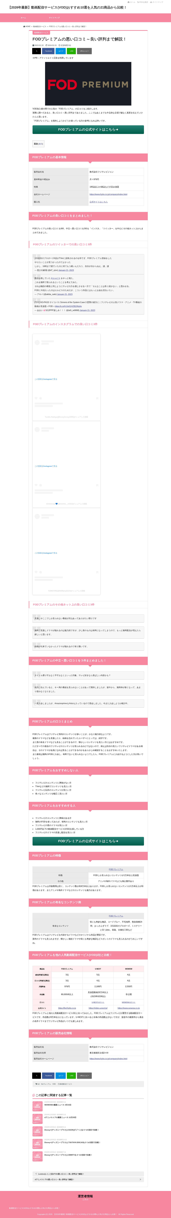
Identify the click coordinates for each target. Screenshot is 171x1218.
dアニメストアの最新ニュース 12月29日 (60, 1117)
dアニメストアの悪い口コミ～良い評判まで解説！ (54, 1179)
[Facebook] (48, 51)
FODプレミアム (116, 869)
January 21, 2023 (66, 270)
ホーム (132, 2)
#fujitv (79, 306)
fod (38, 1084)
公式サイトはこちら (99, 202)
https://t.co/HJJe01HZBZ (65, 306)
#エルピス (55, 278)
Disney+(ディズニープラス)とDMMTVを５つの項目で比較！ (68, 1155)
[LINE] (71, 51)
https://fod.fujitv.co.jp (67, 1008)
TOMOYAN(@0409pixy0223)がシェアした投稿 (66, 591)
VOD (54, 1084)
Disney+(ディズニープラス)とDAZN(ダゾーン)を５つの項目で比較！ (71, 1130)
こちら (85, 1199)
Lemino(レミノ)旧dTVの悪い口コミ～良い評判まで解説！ (61, 1174)
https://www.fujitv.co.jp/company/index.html (108, 194)
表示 (40, 144)
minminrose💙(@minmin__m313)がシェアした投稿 (66, 504)
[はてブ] (60, 51)
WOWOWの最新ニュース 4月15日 (57, 1105)
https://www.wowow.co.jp (129, 1008)
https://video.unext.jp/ (98, 1008)
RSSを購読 (144, 2)
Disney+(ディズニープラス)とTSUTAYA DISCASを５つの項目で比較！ (72, 1142)
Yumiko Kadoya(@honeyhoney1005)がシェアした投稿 (66, 417)
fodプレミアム (46, 1084)
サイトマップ (157, 2)
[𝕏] (36, 51)
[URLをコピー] (84, 51)
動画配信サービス (66, 1084)
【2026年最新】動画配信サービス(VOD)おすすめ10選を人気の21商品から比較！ (67, 7)
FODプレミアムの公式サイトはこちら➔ (88, 129)
